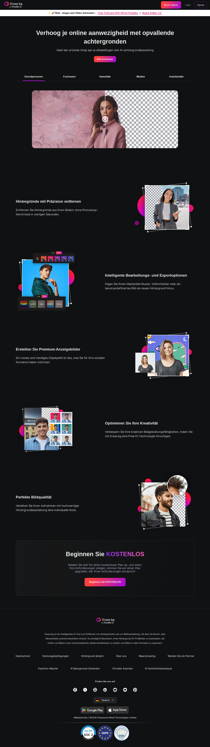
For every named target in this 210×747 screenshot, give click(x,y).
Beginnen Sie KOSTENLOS (105, 582)
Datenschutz (23, 656)
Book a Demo (171, 5)
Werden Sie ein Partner (181, 656)
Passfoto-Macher (48, 668)
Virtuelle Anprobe (122, 668)
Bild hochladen (105, 59)
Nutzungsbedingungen (56, 656)
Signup (200, 5)
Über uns (121, 656)
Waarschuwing (147, 656)
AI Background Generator (85, 668)
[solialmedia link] (75, 691)
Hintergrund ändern (92, 656)
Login (188, 5)
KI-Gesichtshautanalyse (158, 668)
